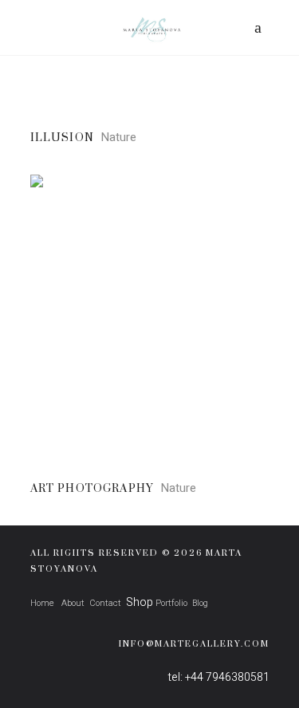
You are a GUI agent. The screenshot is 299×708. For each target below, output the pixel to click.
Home (42, 603)
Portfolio (171, 603)
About (72, 603)
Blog (200, 603)
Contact (105, 603)
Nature (118, 137)
